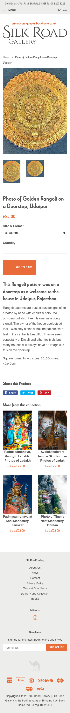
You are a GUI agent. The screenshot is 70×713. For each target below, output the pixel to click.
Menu (12, 10)
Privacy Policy (35, 583)
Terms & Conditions (35, 588)
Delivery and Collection (35, 593)
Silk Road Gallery (39, 696)
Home (6, 57)
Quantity (9, 242)
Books (35, 598)
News (35, 573)
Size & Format (13, 226)
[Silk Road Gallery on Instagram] (35, 618)
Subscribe (56, 647)
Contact (35, 578)
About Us (35, 567)
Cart (64, 10)
